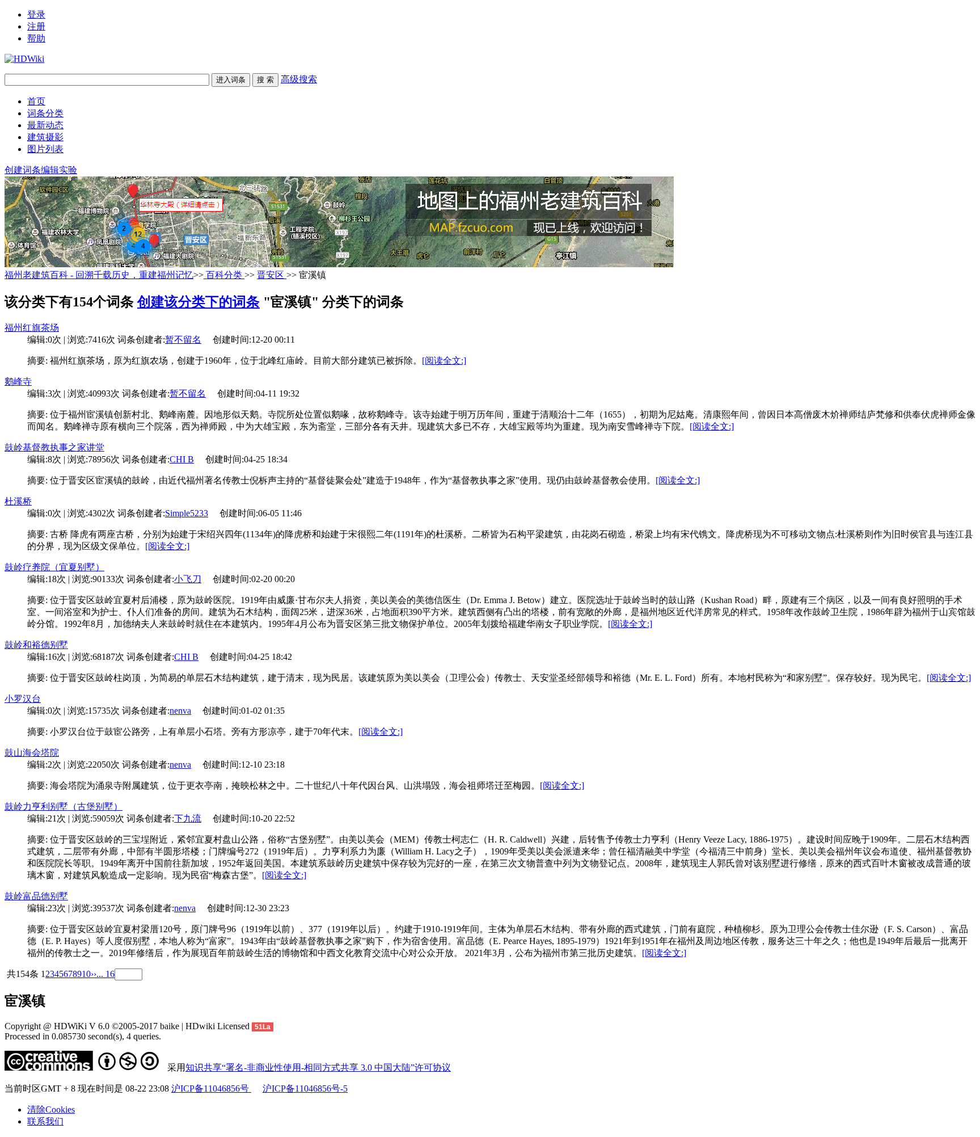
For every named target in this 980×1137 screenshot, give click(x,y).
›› (93, 974)
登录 (36, 14)
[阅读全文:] (444, 360)
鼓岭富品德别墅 (36, 896)
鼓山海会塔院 (32, 752)
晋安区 (271, 275)
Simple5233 (186, 513)
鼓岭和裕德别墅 (36, 645)
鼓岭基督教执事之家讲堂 (54, 447)
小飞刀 (187, 579)
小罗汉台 (23, 699)
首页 (36, 101)
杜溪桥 (18, 501)
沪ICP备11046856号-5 (305, 1088)
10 (86, 974)
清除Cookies (51, 1109)
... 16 (105, 974)
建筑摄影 (45, 137)
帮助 (36, 38)
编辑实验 (59, 170)
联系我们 (45, 1121)
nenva (180, 710)
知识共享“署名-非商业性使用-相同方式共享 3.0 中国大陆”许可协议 (318, 1067)
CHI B (182, 459)
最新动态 (45, 125)
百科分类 (224, 275)
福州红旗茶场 (32, 327)
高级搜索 (299, 79)
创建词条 (23, 170)
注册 (36, 26)
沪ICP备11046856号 (211, 1088)
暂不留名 (183, 339)
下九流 (187, 818)
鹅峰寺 (18, 381)
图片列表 (45, 149)
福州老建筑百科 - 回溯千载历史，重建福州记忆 (99, 275)
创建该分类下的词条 (198, 301)
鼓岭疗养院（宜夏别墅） (54, 567)
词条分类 (45, 113)
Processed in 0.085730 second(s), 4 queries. (83, 1036)
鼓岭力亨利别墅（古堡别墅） (63, 806)
